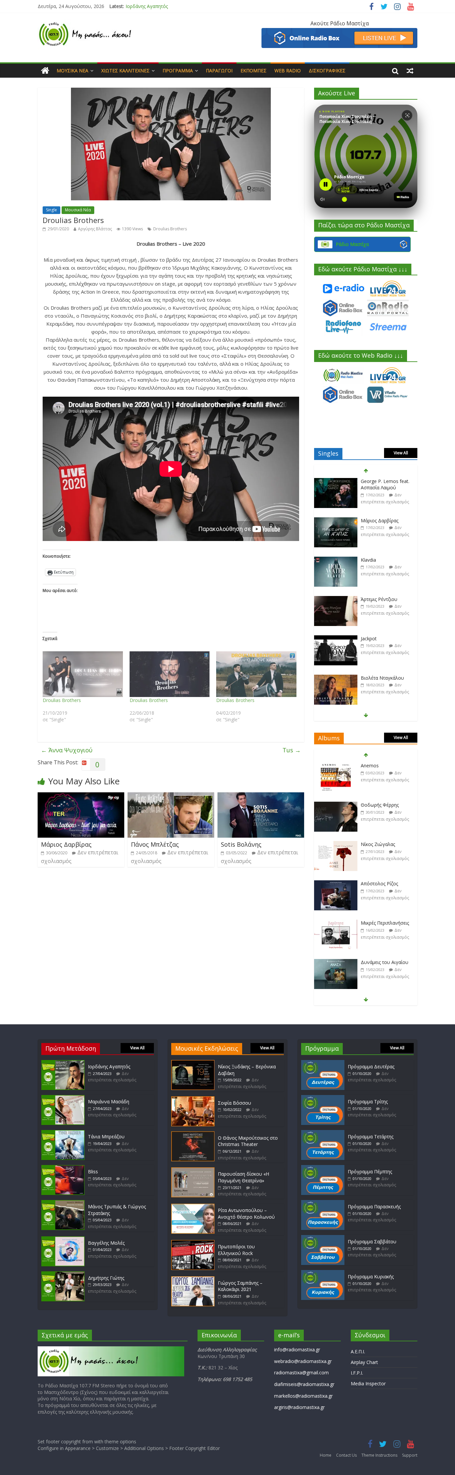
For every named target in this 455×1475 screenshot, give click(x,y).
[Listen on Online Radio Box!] (339, 32)
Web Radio (287, 70)
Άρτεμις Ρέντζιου (379, 599)
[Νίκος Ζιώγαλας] (335, 844)
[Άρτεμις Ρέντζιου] (335, 599)
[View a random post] (410, 71)
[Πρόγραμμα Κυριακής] (322, 1273)
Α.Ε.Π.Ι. (358, 1351)
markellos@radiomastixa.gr (303, 1396)
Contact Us (346, 1455)
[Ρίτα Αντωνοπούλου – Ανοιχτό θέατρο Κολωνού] (193, 1207)
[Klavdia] (335, 560)
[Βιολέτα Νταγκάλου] (335, 678)
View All (401, 453)
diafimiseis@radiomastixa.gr (304, 1384)
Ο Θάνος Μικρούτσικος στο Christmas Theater (248, 1141)
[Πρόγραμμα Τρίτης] (322, 1098)
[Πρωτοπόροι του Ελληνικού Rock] (193, 1243)
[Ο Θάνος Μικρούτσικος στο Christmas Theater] (193, 1134)
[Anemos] (335, 766)
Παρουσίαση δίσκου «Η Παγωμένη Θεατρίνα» (243, 1177)
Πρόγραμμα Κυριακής (371, 1276)
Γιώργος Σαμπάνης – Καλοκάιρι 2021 (240, 1286)
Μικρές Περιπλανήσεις (385, 923)
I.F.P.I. (357, 1373)
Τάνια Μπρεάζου (106, 1136)
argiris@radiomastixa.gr (299, 1407)
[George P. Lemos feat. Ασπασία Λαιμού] (335, 481)
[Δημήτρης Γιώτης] (63, 1274)
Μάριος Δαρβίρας (66, 844)
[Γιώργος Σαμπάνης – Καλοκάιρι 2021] (193, 1279)
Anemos (370, 765)
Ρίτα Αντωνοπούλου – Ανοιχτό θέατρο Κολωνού (246, 1213)
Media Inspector (368, 1383)
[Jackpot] (335, 639)
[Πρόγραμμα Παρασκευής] (322, 1203)
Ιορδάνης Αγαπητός (109, 1066)
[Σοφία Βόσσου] (193, 1099)
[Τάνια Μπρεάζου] (63, 1133)
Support (409, 1455)
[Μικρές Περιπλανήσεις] (335, 923)
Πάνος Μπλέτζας (155, 844)
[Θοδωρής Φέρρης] (335, 805)
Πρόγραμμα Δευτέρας (371, 1066)
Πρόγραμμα (178, 70)
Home (325, 1455)
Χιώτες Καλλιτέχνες (125, 70)
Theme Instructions (379, 1455)
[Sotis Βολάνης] (261, 796)
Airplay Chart (364, 1362)
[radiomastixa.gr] (45, 71)
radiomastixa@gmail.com (301, 1372)
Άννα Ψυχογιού (67, 750)
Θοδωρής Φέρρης (380, 805)
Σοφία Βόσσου (234, 1103)
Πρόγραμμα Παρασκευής (374, 1206)
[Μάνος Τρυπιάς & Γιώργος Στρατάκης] (63, 1203)
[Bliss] (63, 1168)
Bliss (93, 1171)
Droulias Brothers (170, 229)
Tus (291, 750)
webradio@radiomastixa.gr (303, 1361)
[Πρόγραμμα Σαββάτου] (322, 1238)
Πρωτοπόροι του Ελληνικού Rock (236, 1249)
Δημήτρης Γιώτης (106, 1278)
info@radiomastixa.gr (297, 1349)
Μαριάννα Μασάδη (146, 6)
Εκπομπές (253, 70)
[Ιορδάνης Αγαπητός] (63, 1063)
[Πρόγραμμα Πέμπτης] (322, 1168)
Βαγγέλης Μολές (106, 1243)
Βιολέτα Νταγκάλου (382, 678)
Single (51, 210)
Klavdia (368, 560)
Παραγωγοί (219, 70)
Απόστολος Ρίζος (379, 883)
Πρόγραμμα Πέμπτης (370, 1171)
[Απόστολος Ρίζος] (335, 884)
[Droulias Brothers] (83, 674)
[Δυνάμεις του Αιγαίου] (335, 962)
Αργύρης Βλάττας (95, 229)
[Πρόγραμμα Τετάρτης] (322, 1133)
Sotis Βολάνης (241, 844)
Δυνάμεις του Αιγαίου (384, 962)
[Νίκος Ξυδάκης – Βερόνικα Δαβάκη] (193, 1063)
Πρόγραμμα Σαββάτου (372, 1241)
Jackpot (369, 638)
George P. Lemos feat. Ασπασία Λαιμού (385, 484)
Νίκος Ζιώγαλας (378, 844)
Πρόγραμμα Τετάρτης (370, 1136)
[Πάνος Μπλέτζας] (171, 796)
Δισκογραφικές (327, 70)
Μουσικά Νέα (72, 70)
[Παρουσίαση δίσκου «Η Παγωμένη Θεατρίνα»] (193, 1170)
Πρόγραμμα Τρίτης (368, 1101)
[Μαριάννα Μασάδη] (63, 1098)
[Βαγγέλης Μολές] (63, 1239)
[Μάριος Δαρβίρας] (81, 796)
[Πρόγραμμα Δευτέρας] (322, 1063)
